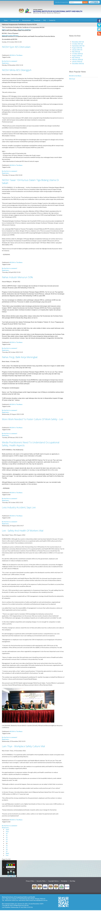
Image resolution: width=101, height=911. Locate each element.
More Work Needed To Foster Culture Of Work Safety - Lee (32, 419)
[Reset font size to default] (11, 874)
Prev (7, 831)
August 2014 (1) (77, 55)
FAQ (44, 20)
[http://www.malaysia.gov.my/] (34, 886)
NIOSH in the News (75, 76)
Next (7, 853)
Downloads (37, 20)
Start (7, 829)
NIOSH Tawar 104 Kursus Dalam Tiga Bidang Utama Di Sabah (30, 181)
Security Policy (41, 881)
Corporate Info (14, 20)
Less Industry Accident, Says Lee (19, 507)
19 (6, 851)
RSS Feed (72, 79)
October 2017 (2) (77, 44)
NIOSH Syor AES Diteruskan (16, 46)
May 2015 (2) (76, 51)
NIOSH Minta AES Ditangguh (16, 70)
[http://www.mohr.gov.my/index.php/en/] (50, 886)
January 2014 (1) (77, 61)
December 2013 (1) (78, 63)
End (7, 855)
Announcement (26, 20)
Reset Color (10, 867)
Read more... (5, 63)
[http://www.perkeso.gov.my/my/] (61, 886)
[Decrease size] (14, 874)
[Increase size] (8, 874)
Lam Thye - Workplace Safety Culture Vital (23, 746)
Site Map (72, 881)
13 (6, 839)
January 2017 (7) (77, 50)
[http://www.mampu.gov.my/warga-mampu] (67, 886)
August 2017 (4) (77, 48)
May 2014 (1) (76, 57)
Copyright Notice (53, 881)
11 (6, 835)
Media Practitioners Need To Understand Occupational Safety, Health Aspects (30, 444)
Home (5, 20)
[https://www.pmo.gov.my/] (39, 886)
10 (6, 833)
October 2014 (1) (77, 53)
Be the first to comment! (9, 61)
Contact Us (52, 20)
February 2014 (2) (77, 59)
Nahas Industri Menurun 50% (17, 277)
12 (6, 837)
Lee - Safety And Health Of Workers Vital (22, 530)
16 (6, 845)
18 (6, 849)
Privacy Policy (30, 881)
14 (6, 841)
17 (6, 847)
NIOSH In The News (24, 29)
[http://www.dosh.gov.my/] (56, 886)
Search (85, 2)
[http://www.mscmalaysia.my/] (45, 886)
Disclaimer (64, 881)
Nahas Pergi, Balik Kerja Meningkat (19, 357)
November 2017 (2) (78, 42)
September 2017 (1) (78, 46)
